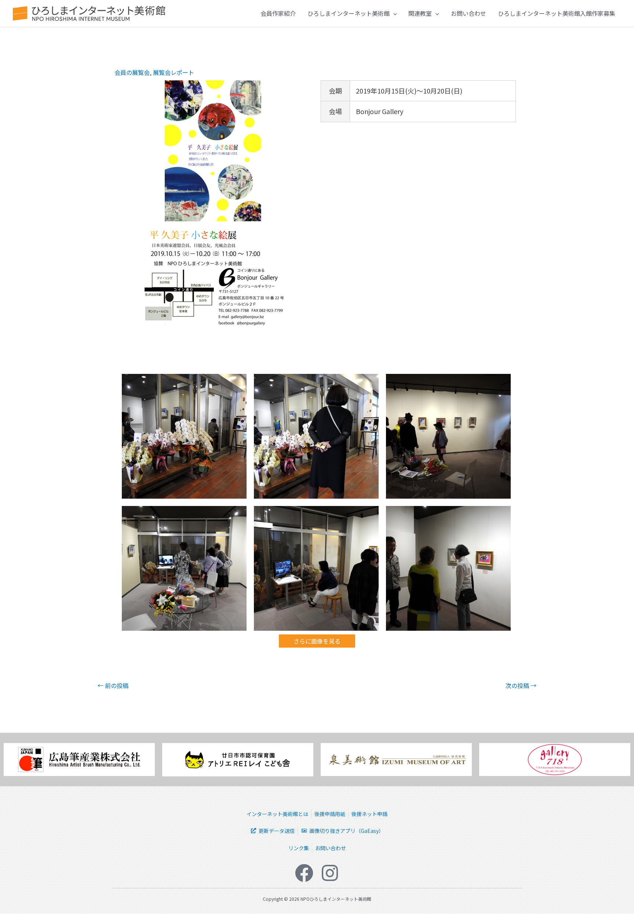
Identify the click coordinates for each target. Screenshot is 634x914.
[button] (393, 13)
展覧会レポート (173, 72)
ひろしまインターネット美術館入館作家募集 (556, 13)
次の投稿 (521, 685)
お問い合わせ (468, 13)
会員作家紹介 (278, 13)
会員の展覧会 (132, 72)
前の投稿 (113, 685)
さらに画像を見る (317, 641)
